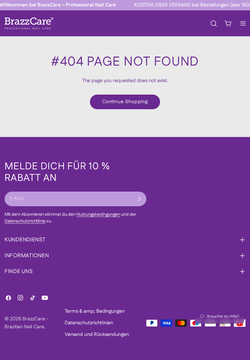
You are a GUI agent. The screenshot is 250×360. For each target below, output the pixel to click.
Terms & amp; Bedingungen (95, 311)
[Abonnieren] (139, 199)
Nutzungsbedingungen (98, 214)
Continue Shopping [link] (125, 101)
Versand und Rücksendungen (97, 334)
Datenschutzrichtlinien (89, 322)
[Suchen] (214, 23)
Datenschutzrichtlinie (25, 221)
